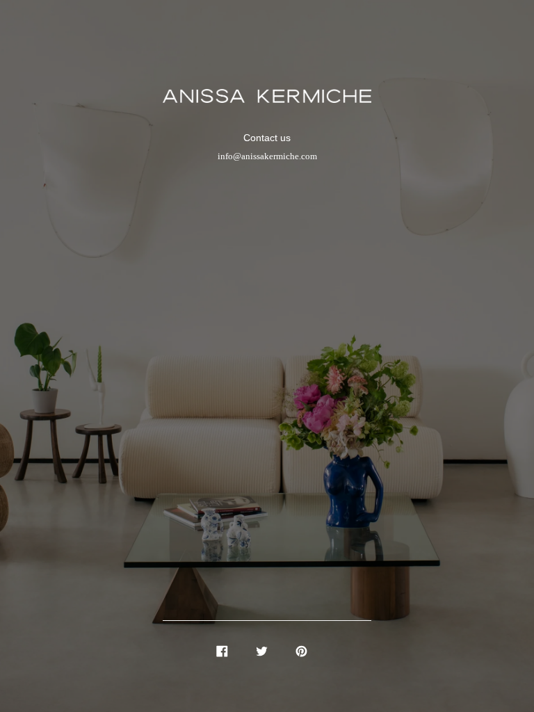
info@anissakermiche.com (267, 156)
